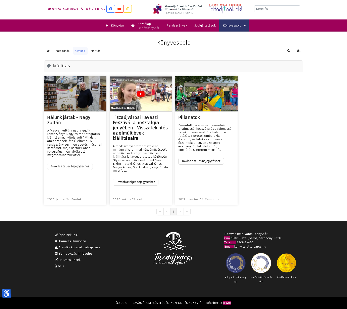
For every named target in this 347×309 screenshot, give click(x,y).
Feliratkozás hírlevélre (75, 253)
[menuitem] (115, 25)
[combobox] (277, 8)
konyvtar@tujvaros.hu (250, 246)
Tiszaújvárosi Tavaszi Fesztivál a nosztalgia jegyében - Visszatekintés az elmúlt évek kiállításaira (140, 128)
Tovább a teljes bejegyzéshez (70, 166)
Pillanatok (189, 117)
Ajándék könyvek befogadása (79, 247)
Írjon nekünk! (68, 235)
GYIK (60, 266)
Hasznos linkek (69, 260)
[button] (289, 51)
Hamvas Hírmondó (72, 241)
